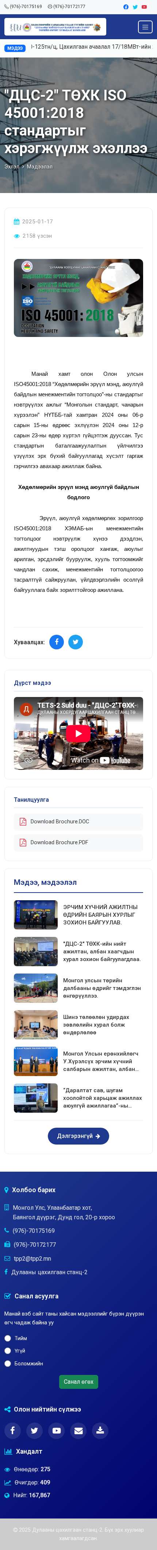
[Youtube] (144, 7)
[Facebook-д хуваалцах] (56, 642)
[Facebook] (126, 7)
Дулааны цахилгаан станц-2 (49, 1272)
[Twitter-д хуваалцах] (75, 642)
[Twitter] (136, 7)
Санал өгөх (78, 1381)
